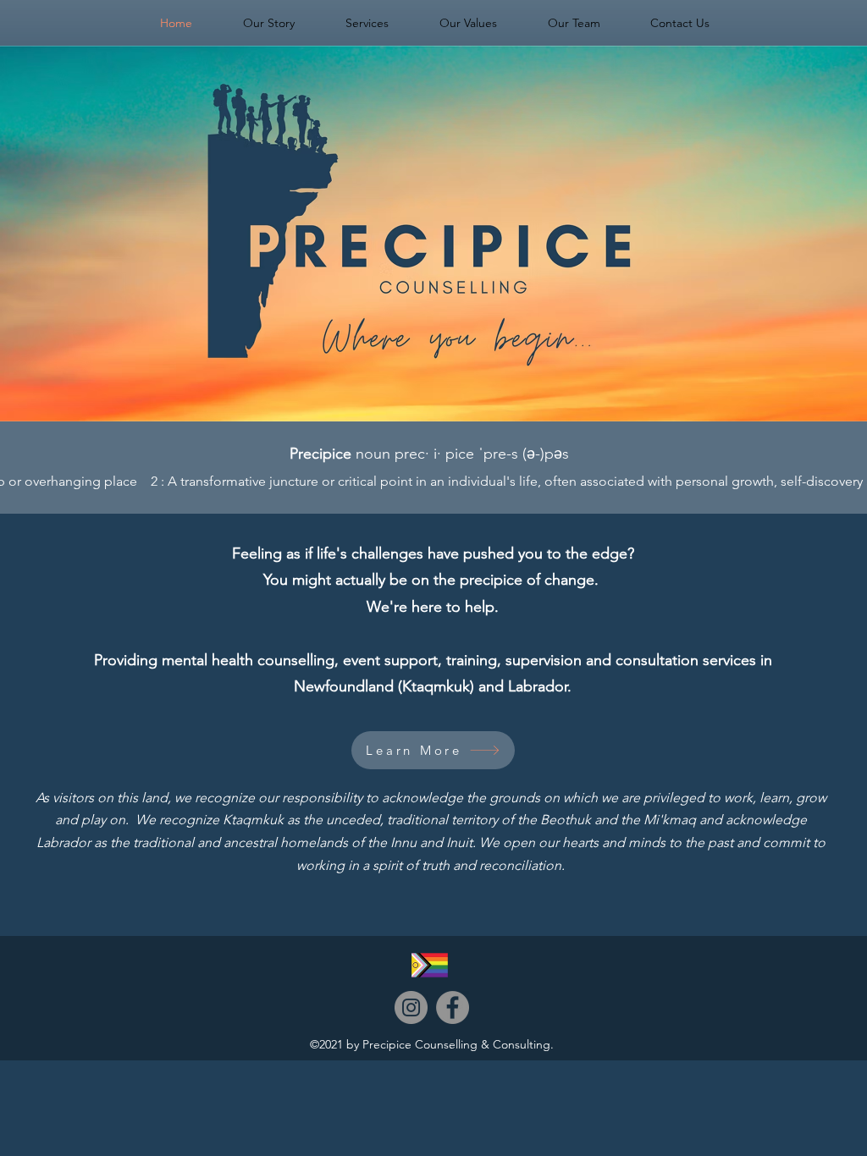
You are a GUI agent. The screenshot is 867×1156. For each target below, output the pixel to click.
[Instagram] (411, 1007)
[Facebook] (452, 1007)
